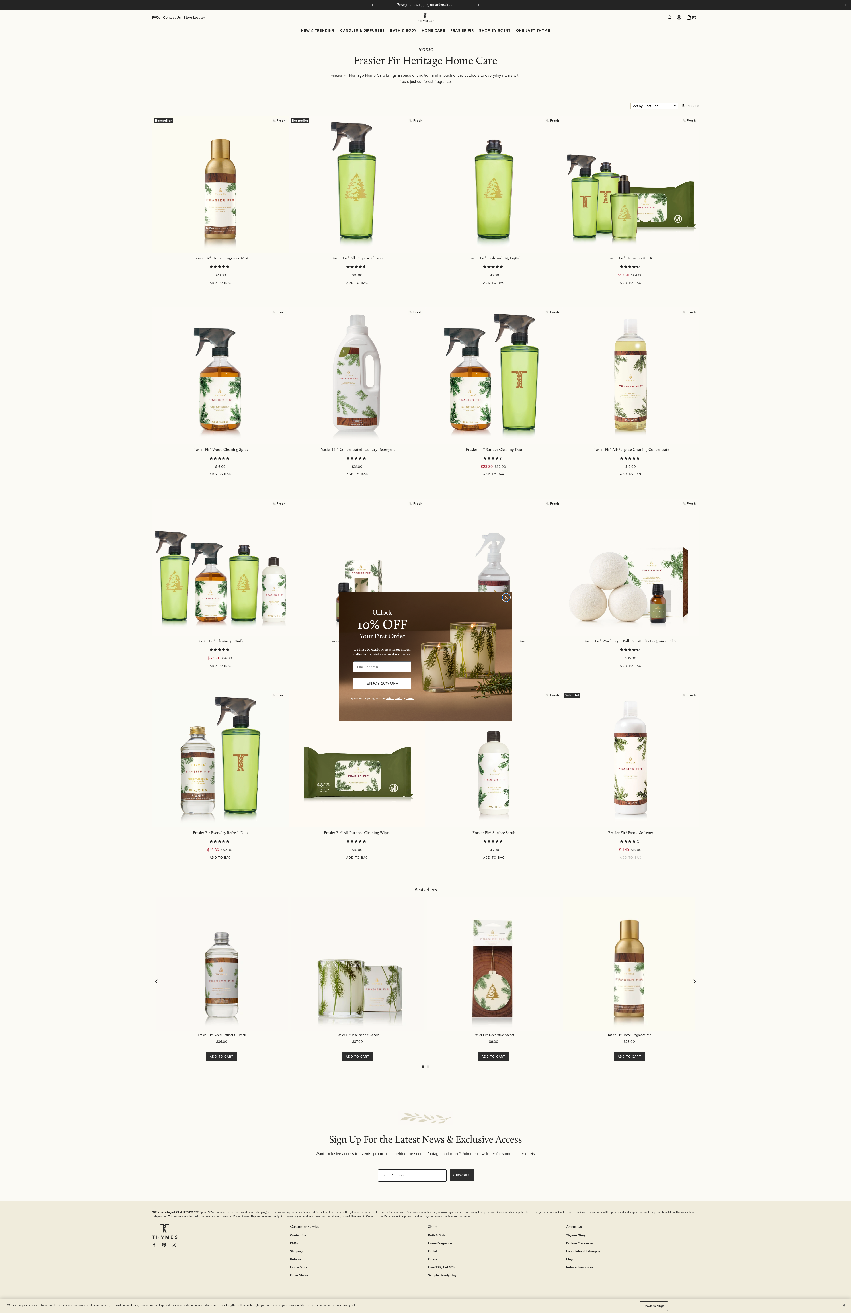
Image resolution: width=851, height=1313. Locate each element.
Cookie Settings (654, 1306)
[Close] (844, 1305)
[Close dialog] (506, 597)
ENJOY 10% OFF (382, 683)
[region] (425, 1306)
